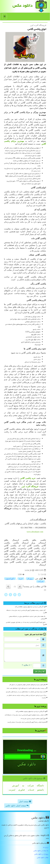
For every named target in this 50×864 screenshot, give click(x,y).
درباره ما (45, 847)
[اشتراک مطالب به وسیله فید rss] (6, 595)
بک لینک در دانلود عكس (40, 850)
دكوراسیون (10, 579)
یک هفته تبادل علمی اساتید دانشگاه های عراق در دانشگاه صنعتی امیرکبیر (27, 617)
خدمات (31, 790)
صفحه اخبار (24, 802)
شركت (40, 581)
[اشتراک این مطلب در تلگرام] (19, 595)
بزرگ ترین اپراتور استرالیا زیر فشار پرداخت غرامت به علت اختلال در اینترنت (26, 696)
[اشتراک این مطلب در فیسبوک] (15, 595)
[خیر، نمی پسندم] (8, 586)
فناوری (21, 790)
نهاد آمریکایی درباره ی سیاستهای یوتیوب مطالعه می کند (30, 606)
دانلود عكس (22, 5)
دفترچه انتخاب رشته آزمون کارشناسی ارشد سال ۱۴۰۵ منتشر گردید (27, 722)
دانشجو (40, 790)
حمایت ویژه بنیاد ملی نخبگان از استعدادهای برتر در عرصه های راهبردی (26, 691)
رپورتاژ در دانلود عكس (41, 854)
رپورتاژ (30, 579)
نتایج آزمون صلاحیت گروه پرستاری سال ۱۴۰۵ (33, 718)
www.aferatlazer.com (35, 532)
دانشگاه (40, 785)
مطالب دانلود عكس (42, 857)
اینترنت (12, 790)
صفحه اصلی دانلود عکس (16, 806)
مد (23, 785)
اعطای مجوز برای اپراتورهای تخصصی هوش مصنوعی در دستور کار (27, 684)
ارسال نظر (39, 671)
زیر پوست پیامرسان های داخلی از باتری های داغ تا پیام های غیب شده (26, 688)
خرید (21, 579)
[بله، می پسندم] (20, 586)
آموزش (15, 785)
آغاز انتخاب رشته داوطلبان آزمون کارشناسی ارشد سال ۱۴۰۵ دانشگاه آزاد (26, 611)
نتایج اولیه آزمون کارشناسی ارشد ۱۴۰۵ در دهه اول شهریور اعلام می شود (25, 623)
